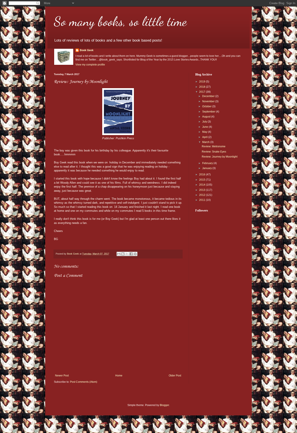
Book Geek (86, 50)
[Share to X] (127, 254)
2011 (202, 199)
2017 (202, 91)
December (208, 96)
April (205, 137)
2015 (202, 179)
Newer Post (62, 375)
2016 (202, 174)
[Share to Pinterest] (135, 254)
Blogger (164, 405)
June (205, 126)
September (209, 111)
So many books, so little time (120, 21)
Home (118, 375)
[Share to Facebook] (131, 254)
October (207, 106)
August (206, 116)
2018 (202, 86)
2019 (202, 81)
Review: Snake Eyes (214, 151)
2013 (202, 189)
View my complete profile (90, 64)
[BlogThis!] (123, 254)
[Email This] (119, 254)
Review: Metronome (213, 146)
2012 (202, 194)
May (205, 131)
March (206, 142)
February (208, 163)
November (208, 101)
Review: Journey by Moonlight (219, 156)
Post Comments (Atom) (83, 381)
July (205, 121)
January (207, 168)
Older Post (175, 375)
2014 (202, 184)
